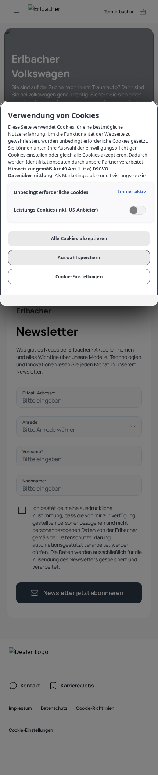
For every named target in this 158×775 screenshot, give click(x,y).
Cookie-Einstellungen (79, 276)
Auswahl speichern (79, 257)
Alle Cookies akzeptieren (79, 238)
